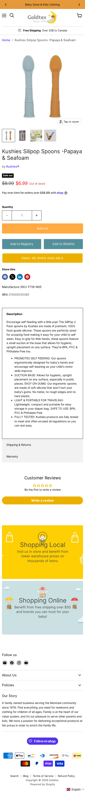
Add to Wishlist (63, 244)
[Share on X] (12, 277)
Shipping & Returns (18, 444)
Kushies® (12, 166)
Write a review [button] (42, 500)
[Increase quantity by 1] (37, 215)
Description (14, 314)
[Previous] (6, 4)
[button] (42, 258)
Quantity (7, 207)
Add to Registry (21, 244)
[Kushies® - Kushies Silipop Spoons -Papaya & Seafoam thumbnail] (8, 135)
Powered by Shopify (42, 784)
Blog (25, 775)
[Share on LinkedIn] (20, 277)
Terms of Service (43, 775)
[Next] (79, 4)
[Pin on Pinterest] (27, 277)
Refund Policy (66, 775)
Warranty (12, 456)
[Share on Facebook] (5, 277)
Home (6, 40)
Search (14, 775)
